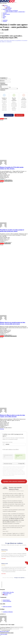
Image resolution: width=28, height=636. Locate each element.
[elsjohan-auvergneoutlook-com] (3, 319)
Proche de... (2, 80)
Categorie (2, 88)
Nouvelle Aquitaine (8, 181)
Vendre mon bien (19, 115)
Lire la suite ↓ (3, 558)
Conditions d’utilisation (8, 611)
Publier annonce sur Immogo (11, 10)
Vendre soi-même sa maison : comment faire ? (15, 11)
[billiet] (3, 227)
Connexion (5, 20)
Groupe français (6, 600)
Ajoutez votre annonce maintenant (14, 481)
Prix (1, 86)
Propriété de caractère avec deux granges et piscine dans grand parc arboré (12, 230)
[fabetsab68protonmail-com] (3, 164)
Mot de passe (3, 628)
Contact (4, 16)
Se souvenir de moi (5, 630)
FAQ (4, 15)
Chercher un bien (8, 115)
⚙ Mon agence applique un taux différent (11, 449)
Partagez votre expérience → (20, 577)
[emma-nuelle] (3, 412)
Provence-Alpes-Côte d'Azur (10, 336)
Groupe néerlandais (7, 601)
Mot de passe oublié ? (4, 631)
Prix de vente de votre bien (7, 442)
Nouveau (2, 118)
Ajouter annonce (6, 14)
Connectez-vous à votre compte (7, 632)
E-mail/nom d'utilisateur (5, 627)
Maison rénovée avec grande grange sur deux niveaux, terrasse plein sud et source (12, 323)
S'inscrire (5, 21)
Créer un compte (3, 634)
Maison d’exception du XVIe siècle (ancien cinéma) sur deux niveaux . (11, 167)
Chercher (5, 12)
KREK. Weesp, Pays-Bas (8, 592)
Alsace (5, 118)
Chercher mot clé (3, 77)
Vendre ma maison (7, 9)
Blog (4, 17)
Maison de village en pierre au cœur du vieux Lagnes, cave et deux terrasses (12, 415)
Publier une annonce (7, 606)
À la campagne (7, 243)
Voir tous (2, 428)
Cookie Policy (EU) (7, 593)
